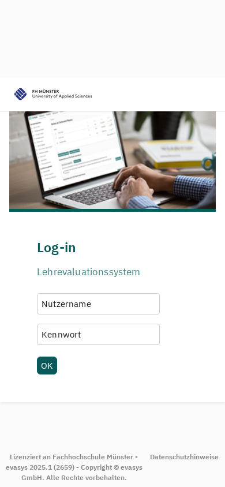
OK (47, 365)
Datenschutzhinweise (184, 456)
